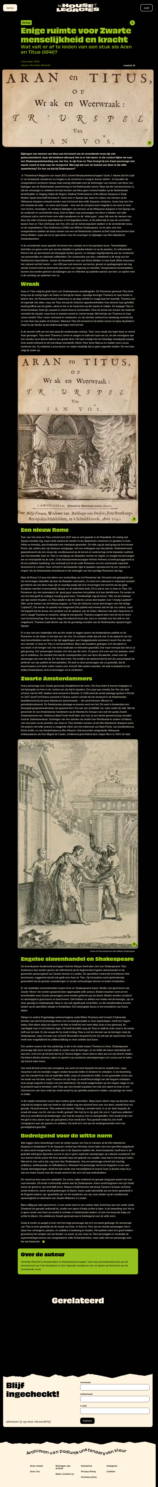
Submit (87, 1420)
